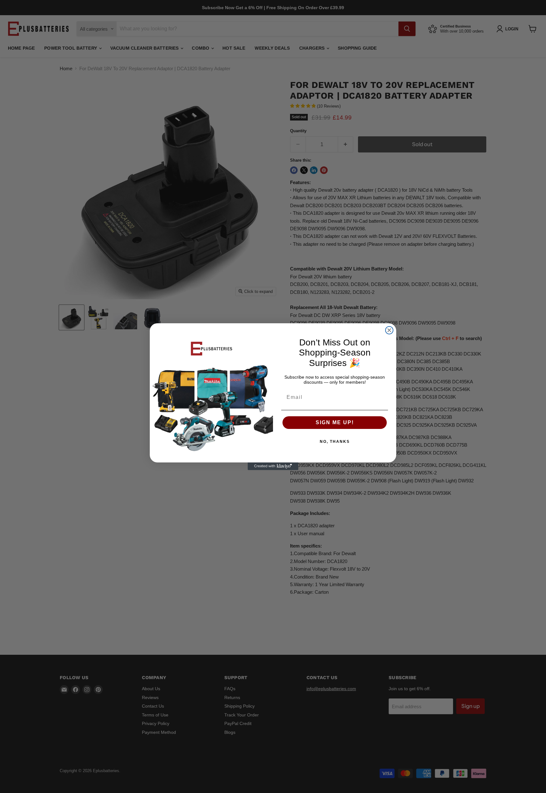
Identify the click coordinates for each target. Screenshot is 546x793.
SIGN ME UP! (335, 422)
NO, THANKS (335, 441)
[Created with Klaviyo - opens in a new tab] (273, 466)
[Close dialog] (389, 330)
